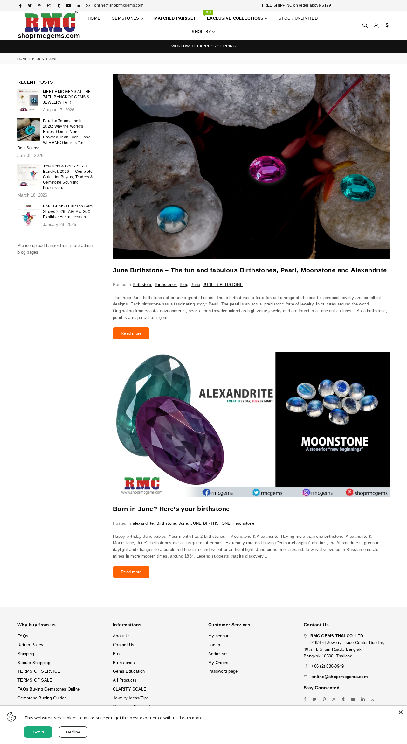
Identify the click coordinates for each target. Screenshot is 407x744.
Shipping (25, 653)
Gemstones (126, 18)
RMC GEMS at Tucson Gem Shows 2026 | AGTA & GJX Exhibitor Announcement (68, 211)
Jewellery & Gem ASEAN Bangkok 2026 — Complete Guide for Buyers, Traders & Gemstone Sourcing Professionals (68, 177)
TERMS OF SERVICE (38, 671)
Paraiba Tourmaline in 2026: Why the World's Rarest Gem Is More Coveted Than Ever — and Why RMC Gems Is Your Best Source (54, 134)
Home (94, 18)
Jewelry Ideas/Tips (131, 698)
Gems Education (129, 671)
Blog (184, 284)
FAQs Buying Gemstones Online (48, 689)
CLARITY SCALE (129, 689)
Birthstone (142, 284)
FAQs (22, 636)
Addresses (218, 653)
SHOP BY (202, 31)
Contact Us (124, 644)
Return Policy (30, 644)
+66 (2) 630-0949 (327, 666)
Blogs (38, 58)
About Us (122, 636)
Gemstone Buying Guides (42, 698)
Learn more (191, 717)
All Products (124, 680)
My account (219, 636)
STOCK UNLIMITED (298, 18)
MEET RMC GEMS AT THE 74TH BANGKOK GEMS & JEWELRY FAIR (67, 97)
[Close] (400, 712)
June (195, 284)
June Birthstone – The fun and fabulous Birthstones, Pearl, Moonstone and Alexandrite (250, 270)
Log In (214, 644)
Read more (131, 333)
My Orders (218, 662)
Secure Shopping (33, 662)
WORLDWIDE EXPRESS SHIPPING (203, 46)
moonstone (243, 523)
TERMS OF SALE (34, 680)
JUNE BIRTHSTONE (223, 284)
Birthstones (166, 284)
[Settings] (386, 25)
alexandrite (143, 523)
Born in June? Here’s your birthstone (171, 508)
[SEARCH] (365, 25)
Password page (223, 671)
